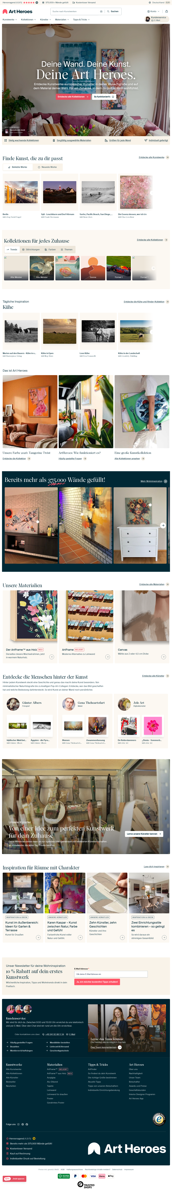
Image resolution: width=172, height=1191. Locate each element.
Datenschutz (117, 1169)
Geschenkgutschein (59, 1050)
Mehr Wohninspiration (151, 481)
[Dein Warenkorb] (166, 11)
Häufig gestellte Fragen (21, 1042)
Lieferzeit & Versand (59, 1046)
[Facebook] (26, 1124)
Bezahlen (14, 1046)
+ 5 (29, 131)
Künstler (44, 19)
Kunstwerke (8, 19)
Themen (68, 249)
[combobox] (75, 11)
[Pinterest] (22, 1124)
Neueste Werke (49, 167)
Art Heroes (136, 1064)
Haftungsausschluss (75, 1169)
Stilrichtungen (33, 249)
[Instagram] (18, 1124)
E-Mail (157, 20)
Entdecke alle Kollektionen (71, 96)
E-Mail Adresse (81, 969)
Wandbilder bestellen (60, 1042)
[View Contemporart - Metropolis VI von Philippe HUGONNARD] (82, 514)
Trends (13, 249)
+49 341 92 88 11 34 (54, 1034)
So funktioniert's (102, 96)
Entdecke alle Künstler (153, 675)
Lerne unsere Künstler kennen (142, 833)
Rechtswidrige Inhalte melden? (97, 1169)
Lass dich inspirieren (154, 866)
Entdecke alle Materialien (151, 584)
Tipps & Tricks (80, 19)
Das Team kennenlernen (104, 1047)
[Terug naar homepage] (17, 11)
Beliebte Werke (19, 167)
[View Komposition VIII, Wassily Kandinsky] (37, 521)
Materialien (60, 19)
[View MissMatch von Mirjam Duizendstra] (150, 505)
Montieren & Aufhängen (21, 1050)
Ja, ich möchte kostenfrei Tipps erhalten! (97, 982)
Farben (52, 249)
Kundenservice (158, 17)
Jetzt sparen (14, 1178)
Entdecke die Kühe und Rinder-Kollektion (144, 301)
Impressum (129, 1169)
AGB (62, 1169)
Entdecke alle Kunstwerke (151, 157)
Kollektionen (27, 19)
